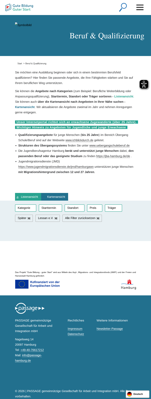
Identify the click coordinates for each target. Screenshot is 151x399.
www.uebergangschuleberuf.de (109, 145)
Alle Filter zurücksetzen (80, 218)
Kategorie (24, 207)
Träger (111, 207)
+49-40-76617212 (32, 350)
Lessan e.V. (45, 218)
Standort (72, 207)
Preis (93, 207)
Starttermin (48, 207)
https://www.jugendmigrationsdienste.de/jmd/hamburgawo (56, 166)
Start (18, 63)
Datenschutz (76, 334)
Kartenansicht (56, 196)
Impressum (75, 328)
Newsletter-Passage (110, 328)
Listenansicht (29, 196)
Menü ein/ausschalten (140, 7)
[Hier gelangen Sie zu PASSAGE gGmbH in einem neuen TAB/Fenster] (30, 313)
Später (22, 218)
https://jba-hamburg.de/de (113, 156)
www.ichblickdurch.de (79, 140)
